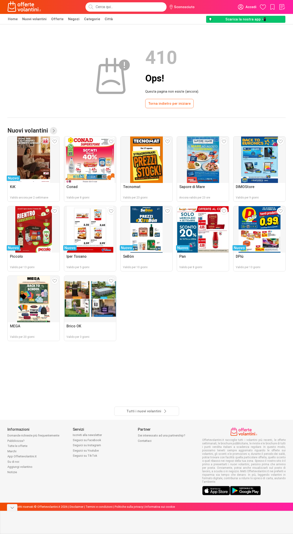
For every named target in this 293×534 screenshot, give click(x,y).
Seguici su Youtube (86, 450)
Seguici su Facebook (87, 440)
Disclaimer (76, 506)
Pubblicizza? (16, 441)
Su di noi (13, 461)
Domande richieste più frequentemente (33, 435)
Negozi (73, 19)
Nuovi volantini (34, 19)
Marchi (11, 451)
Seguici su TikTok (85, 455)
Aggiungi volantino (19, 467)
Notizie (12, 472)
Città (109, 19)
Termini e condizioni (99, 506)
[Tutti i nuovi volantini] (53, 130)
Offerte (57, 19)
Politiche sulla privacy (129, 506)
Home (13, 19)
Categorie (92, 19)
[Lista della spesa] (282, 7)
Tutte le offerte (17, 446)
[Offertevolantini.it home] (24, 7)
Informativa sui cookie (160, 506)
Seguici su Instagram (87, 445)
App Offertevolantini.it (22, 456)
